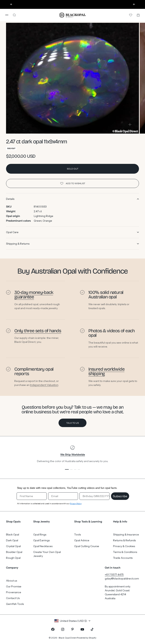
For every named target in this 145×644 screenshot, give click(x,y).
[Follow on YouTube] (82, 629)
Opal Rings (39, 534)
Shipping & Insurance (126, 534)
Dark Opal (12, 540)
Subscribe (120, 496)
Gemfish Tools (15, 604)
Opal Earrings (41, 540)
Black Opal (12, 534)
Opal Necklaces (42, 546)
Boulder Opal (14, 552)
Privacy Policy (75, 503)
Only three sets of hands (37, 331)
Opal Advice (81, 540)
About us (11, 580)
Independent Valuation (44, 384)
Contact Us (13, 598)
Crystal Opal (13, 546)
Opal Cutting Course (86, 546)
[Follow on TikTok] (92, 629)
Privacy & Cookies (124, 546)
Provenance (13, 592)
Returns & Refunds (124, 540)
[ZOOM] (130, 124)
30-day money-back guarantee (33, 295)
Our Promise (13, 586)
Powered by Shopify (86, 637)
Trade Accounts (123, 558)
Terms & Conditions (125, 552)
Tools (77, 534)
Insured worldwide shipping (106, 371)
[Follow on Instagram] (63, 629)
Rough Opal (13, 558)
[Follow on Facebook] (53, 629)
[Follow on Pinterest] (72, 629)
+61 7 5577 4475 (114, 574)
